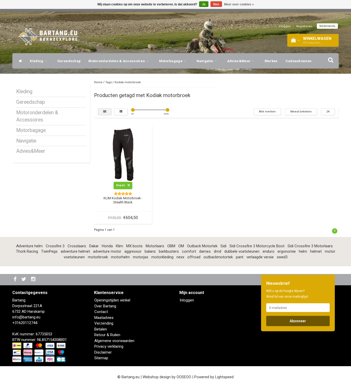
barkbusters (169, 251)
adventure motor (107, 251)
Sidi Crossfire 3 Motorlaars (310, 246)
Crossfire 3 (55, 246)
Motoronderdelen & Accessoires (117, 61)
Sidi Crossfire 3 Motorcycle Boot (256, 246)
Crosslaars (77, 246)
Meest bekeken (301, 111)
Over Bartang (105, 306)
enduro (268, 251)
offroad (193, 257)
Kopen (121, 185)
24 (327, 111)
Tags (108, 82)
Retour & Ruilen (107, 335)
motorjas (140, 257)
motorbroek (98, 257)
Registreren (304, 26)
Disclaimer (103, 352)
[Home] (19, 61)
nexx (180, 257)
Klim (119, 246)
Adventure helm (29, 246)
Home (98, 82)
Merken (271, 61)
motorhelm (120, 257)
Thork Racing (27, 251)
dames (205, 251)
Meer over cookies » (239, 4)
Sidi (223, 246)
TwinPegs (49, 251)
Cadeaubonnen (298, 61)
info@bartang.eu (26, 317)
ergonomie (287, 251)
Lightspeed (224, 377)
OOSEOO (184, 377)
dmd (217, 251)
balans (150, 251)
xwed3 (282, 257)
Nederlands (327, 26)
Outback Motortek (202, 246)
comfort (189, 251)
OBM (171, 246)
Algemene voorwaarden (114, 340)
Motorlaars (155, 246)
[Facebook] (16, 279)
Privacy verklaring (108, 346)
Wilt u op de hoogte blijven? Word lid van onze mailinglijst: (287, 293)
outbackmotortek (218, 257)
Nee (216, 4)
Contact (101, 311)
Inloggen (285, 26)
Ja (204, 4)
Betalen (100, 329)
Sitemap (101, 358)
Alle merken (267, 111)
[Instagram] (34, 279)
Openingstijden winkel (112, 300)
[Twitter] (24, 279)
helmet (316, 251)
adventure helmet (75, 251)
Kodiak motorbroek (128, 82)
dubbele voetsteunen (242, 251)
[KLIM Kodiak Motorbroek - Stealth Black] (123, 154)
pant (239, 257)
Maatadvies (104, 317)
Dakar (94, 246)
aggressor (133, 251)
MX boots (134, 246)
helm (303, 251)
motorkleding (162, 257)
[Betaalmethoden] (39, 352)
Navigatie (205, 61)
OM (181, 246)
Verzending (103, 323)
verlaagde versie (260, 257)
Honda (107, 246)
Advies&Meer (239, 61)
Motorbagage (171, 61)
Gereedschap (69, 61)
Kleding (37, 61)
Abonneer (298, 321)
